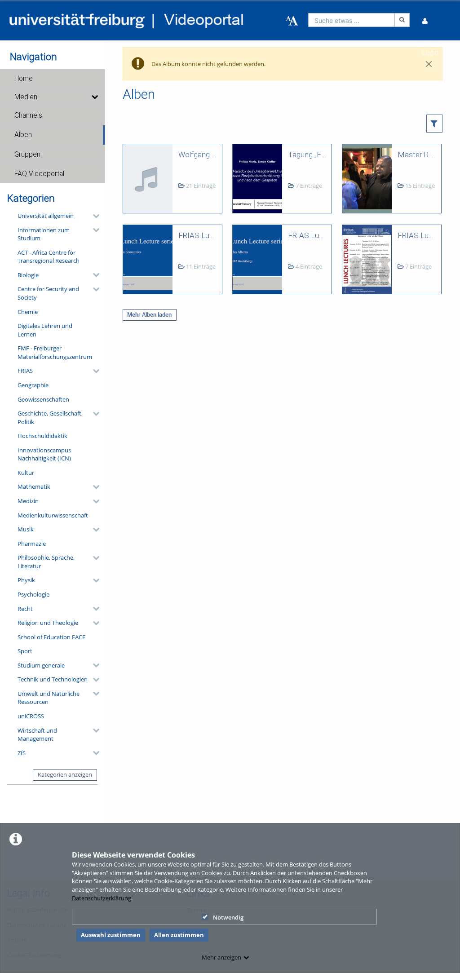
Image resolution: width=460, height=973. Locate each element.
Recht (25, 609)
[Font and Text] (292, 21)
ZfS (22, 753)
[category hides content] (93, 216)
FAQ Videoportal (39, 174)
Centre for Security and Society (48, 293)
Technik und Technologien (53, 679)
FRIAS (25, 371)
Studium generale (41, 665)
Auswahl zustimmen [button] (111, 935)
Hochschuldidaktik (42, 436)
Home (23, 79)
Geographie (33, 385)
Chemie (28, 312)
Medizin (28, 501)
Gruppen (27, 154)
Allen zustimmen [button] (179, 935)
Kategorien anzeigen (65, 774)
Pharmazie (32, 544)
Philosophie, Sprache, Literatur (46, 561)
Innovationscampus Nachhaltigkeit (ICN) (44, 454)
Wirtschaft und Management (37, 734)
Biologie (28, 275)
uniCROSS (31, 716)
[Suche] (402, 20)
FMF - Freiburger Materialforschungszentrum (55, 352)
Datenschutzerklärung (101, 898)
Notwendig (228, 917)
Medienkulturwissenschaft (53, 515)
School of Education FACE (51, 637)
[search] (351, 20)
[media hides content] (94, 97)
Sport (25, 651)
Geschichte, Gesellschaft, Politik (50, 417)
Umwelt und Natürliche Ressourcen (49, 698)
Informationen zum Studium (44, 234)
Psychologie (33, 594)
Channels (28, 115)
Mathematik (34, 486)
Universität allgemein (46, 216)
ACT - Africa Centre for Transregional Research (49, 256)
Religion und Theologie (48, 623)
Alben (23, 135)
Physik (26, 580)
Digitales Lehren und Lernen (45, 330)
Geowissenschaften (43, 399)
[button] (52, 78)
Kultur (26, 473)
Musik (26, 529)
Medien (25, 97)
